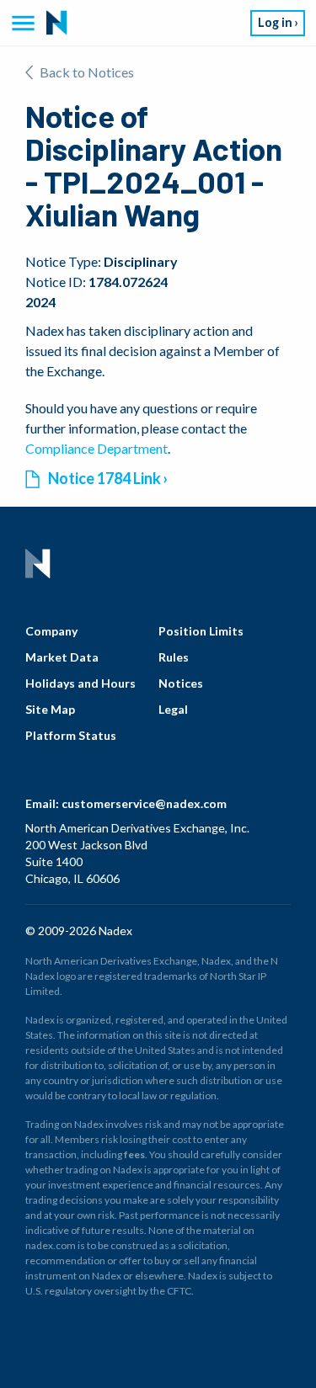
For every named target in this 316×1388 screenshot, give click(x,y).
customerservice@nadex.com (144, 803)
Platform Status (70, 735)
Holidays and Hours (80, 683)
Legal (173, 709)
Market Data (62, 657)
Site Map (50, 709)
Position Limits (201, 631)
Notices (180, 683)
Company (51, 631)
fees (134, 1154)
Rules (173, 657)
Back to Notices (87, 72)
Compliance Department (96, 448)
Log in (275, 22)
